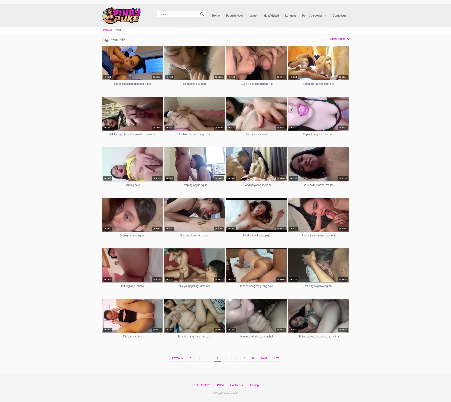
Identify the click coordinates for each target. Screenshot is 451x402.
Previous (177, 358)
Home (216, 15)
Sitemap (254, 385)
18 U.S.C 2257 (201, 385)
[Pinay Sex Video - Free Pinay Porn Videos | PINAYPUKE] (127, 15)
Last (276, 358)
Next (264, 358)
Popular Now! (234, 15)
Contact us (339, 15)
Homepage (106, 29)
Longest (290, 15)
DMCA (220, 385)
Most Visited (271, 15)
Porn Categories (312, 15)
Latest (253, 15)
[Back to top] (441, 392)
